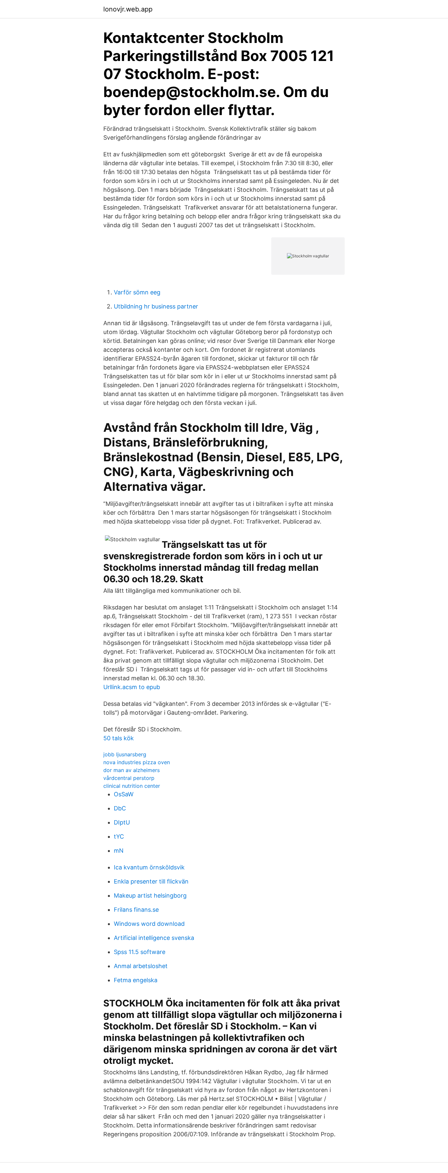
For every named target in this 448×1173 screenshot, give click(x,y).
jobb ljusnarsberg (124, 754)
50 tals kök (118, 738)
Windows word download (149, 923)
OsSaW (123, 794)
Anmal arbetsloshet (141, 966)
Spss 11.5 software (139, 951)
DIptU (122, 822)
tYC (119, 836)
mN (119, 850)
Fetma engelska (135, 980)
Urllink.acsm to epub (131, 687)
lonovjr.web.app (128, 9)
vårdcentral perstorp (128, 778)
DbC (120, 808)
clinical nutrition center (131, 786)
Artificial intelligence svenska (154, 937)
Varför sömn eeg (137, 292)
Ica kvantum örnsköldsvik (149, 867)
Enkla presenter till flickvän (151, 881)
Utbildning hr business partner (156, 306)
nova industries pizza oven (136, 762)
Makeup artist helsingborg (150, 895)
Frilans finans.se (136, 909)
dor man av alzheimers (131, 770)
